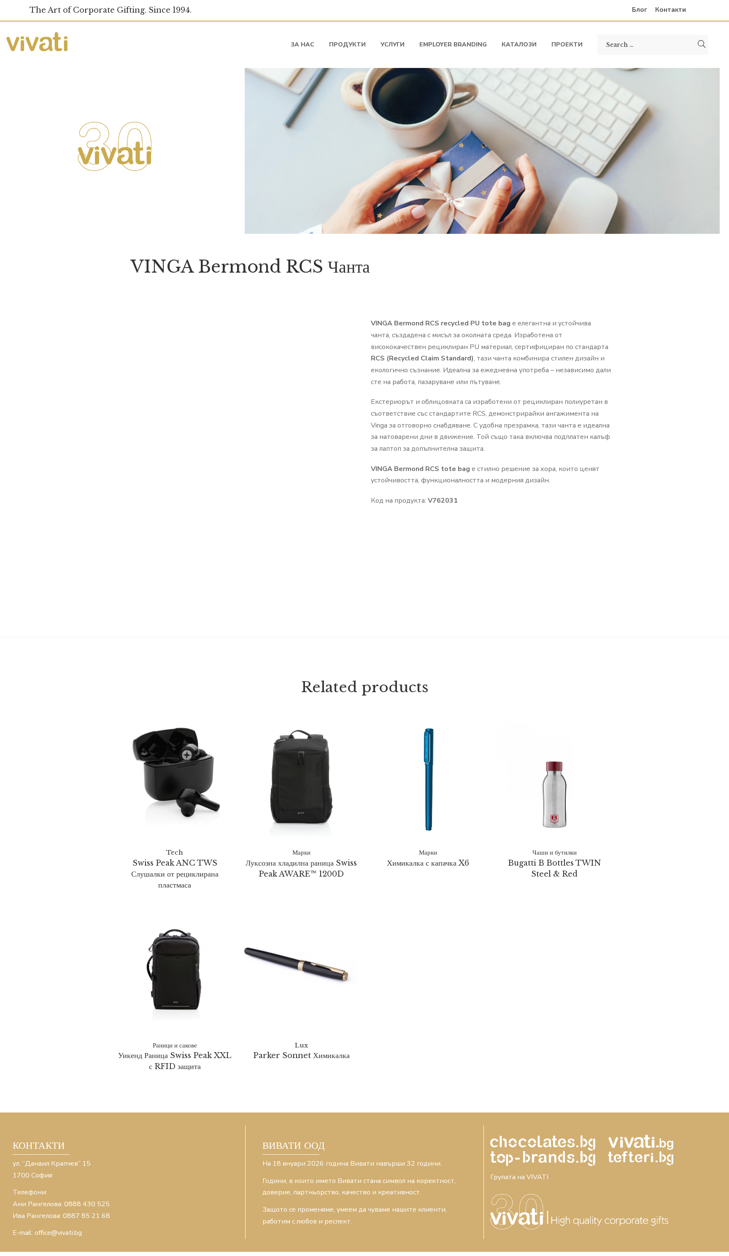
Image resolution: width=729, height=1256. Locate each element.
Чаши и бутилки (554, 852)
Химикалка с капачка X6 (428, 863)
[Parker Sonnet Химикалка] (301, 967)
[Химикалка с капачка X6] (428, 780)
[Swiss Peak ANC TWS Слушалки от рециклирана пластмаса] (175, 774)
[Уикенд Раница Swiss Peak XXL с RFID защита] (175, 973)
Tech (174, 852)
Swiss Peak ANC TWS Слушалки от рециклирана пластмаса (175, 874)
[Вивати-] (38, 44)
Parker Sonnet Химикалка (301, 1055)
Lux (301, 1045)
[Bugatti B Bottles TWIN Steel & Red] (554, 780)
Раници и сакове (175, 1045)
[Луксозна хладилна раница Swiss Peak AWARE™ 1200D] (301, 780)
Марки (301, 852)
